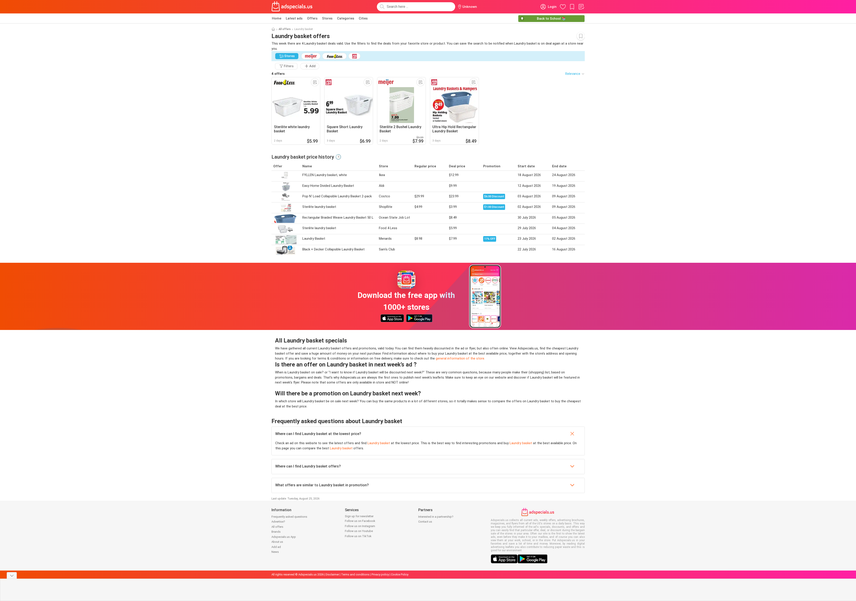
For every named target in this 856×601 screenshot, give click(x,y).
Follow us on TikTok (358, 536)
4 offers (278, 74)
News (275, 552)
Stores (327, 18)
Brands (276, 531)
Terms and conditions (355, 574)
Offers (312, 18)
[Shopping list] (581, 6)
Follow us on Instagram (360, 526)
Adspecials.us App (283, 537)
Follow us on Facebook (360, 521)
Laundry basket (378, 443)
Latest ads (294, 18)
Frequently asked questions (289, 516)
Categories (345, 18)
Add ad (276, 547)
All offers (285, 29)
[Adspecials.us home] (292, 6)
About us (277, 541)
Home (276, 18)
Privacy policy (380, 574)
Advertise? (278, 521)
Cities (363, 18)
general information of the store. (460, 358)
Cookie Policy (399, 574)
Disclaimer (332, 574)
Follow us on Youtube (359, 531)
